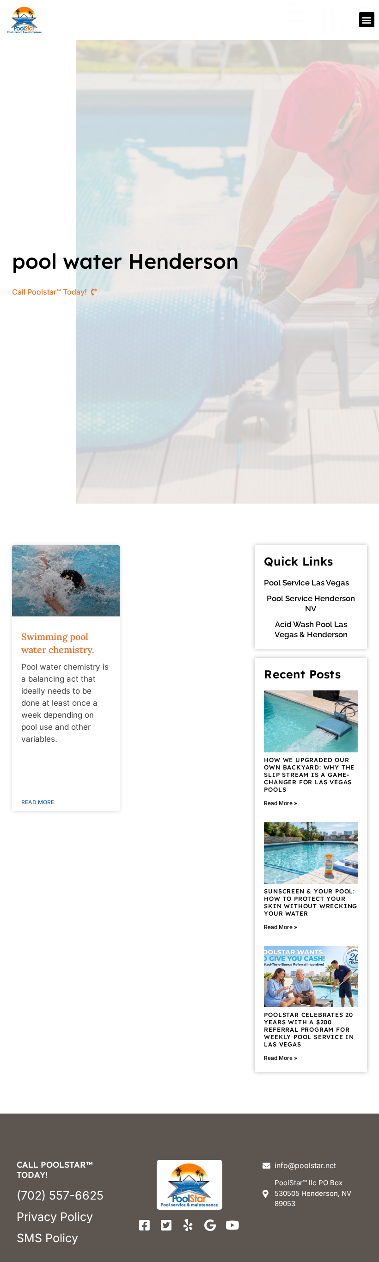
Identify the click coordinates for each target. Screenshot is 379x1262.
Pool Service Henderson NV (311, 603)
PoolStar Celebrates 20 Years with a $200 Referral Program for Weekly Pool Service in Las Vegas (309, 1029)
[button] (366, 19)
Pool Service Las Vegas (306, 582)
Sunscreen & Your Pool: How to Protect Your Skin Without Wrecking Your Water (310, 902)
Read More (37, 802)
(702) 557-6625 (60, 1195)
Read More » (280, 803)
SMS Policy (47, 1238)
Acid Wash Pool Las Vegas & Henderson (311, 629)
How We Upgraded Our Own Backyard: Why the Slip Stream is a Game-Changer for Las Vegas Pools (309, 774)
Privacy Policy (55, 1217)
